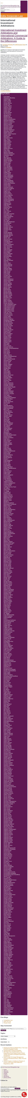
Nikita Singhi (7, 586)
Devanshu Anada (8, 325)
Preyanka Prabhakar (9, 637)
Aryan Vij (6, 261)
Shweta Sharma (8, 828)
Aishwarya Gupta (8, 155)
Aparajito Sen (7, 236)
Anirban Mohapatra (9, 199)
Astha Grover (7, 271)
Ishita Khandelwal (8, 408)
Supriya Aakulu (8, 898)
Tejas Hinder (7, 930)
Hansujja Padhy (8, 377)
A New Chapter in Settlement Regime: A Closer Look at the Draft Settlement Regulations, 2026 (14, 1062)
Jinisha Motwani (8, 428)
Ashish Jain (7, 267)
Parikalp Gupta (7, 610)
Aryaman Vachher (8, 260)
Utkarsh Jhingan (8, 949)
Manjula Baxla (7, 512)
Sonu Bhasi (7, 864)
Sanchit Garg (7, 752)
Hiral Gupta (7, 395)
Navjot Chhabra (8, 570)
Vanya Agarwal (8, 957)
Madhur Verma (7, 499)
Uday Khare (7, 941)
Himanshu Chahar (8, 392)
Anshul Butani (7, 217)
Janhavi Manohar (8, 412)
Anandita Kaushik (8, 187)
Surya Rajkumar (8, 905)
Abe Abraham (7, 113)
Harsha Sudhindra (8, 383)
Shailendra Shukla (8, 781)
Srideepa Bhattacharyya (10, 880)
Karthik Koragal (8, 443)
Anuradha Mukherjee (9, 221)
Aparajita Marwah (8, 235)
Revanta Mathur (8, 685)
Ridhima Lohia (7, 696)
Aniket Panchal (8, 193)
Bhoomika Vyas (8, 297)
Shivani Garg (7, 800)
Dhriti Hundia (7, 332)
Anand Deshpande (9, 181)
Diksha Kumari (7, 340)
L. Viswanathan (8, 480)
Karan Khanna (7, 440)
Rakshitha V (7, 666)
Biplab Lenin (7, 299)
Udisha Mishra (7, 942)
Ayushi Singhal (8, 287)
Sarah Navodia (8, 772)
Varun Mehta (7, 967)
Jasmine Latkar (8, 416)
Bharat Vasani (7, 291)
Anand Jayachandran (9, 183)
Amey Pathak (7, 173)
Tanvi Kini (6, 922)
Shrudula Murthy (8, 818)
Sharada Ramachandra (10, 786)
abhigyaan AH (7, 115)
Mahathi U (6, 501)
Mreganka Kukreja (8, 554)
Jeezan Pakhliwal (8, 423)
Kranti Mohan (7, 465)
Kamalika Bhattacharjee (10, 435)
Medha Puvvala (8, 528)
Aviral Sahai (7, 277)
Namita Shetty (7, 565)
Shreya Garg (7, 813)
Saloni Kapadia (8, 742)
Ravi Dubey (7, 680)
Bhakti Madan (7, 289)
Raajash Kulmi (7, 653)
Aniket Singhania (8, 195)
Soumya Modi (7, 869)
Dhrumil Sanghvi (8, 333)
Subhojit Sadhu (8, 893)
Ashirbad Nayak (8, 265)
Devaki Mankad (8, 321)
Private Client (7, 1023)
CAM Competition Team (10, 304)
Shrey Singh (7, 809)
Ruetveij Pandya (8, 728)
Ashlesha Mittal (8, 268)
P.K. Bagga (6, 613)
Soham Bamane (8, 854)
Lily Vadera (7, 488)
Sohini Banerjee (8, 856)
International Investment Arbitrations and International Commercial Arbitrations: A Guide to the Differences (14, 35)
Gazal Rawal (7, 367)
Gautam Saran (7, 365)
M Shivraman (7, 493)
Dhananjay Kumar (8, 329)
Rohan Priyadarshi (9, 716)
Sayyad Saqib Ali (8, 769)
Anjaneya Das (7, 203)
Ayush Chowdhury (8, 279)
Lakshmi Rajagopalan (9, 483)
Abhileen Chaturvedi (9, 121)
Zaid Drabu (7, 1013)
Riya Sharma (7, 712)
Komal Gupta (7, 464)
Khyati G (6, 459)
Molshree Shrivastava (9, 550)
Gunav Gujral (7, 373)
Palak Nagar (7, 606)
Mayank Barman (8, 521)
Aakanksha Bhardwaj (9, 98)
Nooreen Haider (8, 601)
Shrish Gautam (7, 817)
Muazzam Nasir (8, 556)
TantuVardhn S (7, 920)
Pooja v (6, 618)
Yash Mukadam (8, 1005)
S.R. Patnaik (7, 877)
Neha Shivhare (8, 576)
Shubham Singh (8, 822)
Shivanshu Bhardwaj (9, 802)
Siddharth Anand (8, 833)
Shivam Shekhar (8, 797)
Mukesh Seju (7, 558)
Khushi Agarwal (8, 457)
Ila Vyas (6, 404)
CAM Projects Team (9, 311)
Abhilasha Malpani (9, 120)
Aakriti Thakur (7, 100)
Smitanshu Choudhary (9, 849)
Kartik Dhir (6, 445)
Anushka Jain (7, 228)
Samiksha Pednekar (7, 44)
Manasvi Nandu (8, 511)
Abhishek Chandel (8, 125)
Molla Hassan (7, 549)
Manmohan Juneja (8, 513)
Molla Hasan (7, 548)
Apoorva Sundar (8, 239)
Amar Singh (7, 171)
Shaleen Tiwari (8, 782)
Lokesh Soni (7, 489)
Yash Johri (6, 1001)
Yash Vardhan (7, 1006)
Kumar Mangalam (8, 475)
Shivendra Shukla (8, 804)
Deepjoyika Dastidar (9, 320)
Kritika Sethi (7, 473)
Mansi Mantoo (7, 517)
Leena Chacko (7, 485)
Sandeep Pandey (8, 753)
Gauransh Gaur (8, 360)
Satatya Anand (7, 774)
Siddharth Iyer (7, 836)
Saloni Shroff (7, 744)
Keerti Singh (7, 453)
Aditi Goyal (6, 136)
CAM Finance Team (9, 308)
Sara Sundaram (8, 770)
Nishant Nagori (8, 592)
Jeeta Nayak (7, 421)
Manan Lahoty (7, 508)
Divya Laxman (7, 345)
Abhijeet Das (7, 116)
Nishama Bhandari (9, 590)
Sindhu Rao (7, 846)
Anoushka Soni (8, 215)
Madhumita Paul (8, 497)
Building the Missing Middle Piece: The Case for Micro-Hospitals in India (15, 1048)
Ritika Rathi (7, 708)
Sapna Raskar (7, 768)
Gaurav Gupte (7, 361)
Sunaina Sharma (8, 897)
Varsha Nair (7, 961)
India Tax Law (7, 1021)
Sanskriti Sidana (8, 764)
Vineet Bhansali (8, 983)
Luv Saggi (6, 491)
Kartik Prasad (7, 448)
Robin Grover (7, 713)
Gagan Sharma (8, 355)
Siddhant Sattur (8, 832)
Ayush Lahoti (7, 281)
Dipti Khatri (6, 343)
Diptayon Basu (7, 341)
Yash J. (5, 998)
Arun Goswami (7, 251)
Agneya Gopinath (8, 152)
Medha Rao (7, 529)
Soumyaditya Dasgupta (10, 873)
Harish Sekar (7, 379)
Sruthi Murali (7, 886)
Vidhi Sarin (6, 974)
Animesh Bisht (7, 196)
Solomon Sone (7, 857)
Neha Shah (7, 574)
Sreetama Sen (7, 878)
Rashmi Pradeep (8, 674)
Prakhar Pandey (8, 628)
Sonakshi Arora (8, 861)
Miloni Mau (6, 538)
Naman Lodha (7, 564)
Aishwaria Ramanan (9, 153)
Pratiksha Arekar (8, 632)
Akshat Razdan (8, 159)
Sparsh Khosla (7, 876)
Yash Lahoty (7, 1003)
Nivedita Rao (7, 598)
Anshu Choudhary (8, 216)
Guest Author (7, 372)
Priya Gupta (7, 640)
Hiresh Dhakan (8, 396)
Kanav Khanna (7, 436)
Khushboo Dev (7, 456)
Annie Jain (6, 212)
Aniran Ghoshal (8, 197)
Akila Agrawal (7, 157)
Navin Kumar (7, 569)
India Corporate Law (12, 16)
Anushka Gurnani (8, 227)
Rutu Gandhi (7, 730)
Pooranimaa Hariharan (10, 620)
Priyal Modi (7, 642)
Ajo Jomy (6, 156)
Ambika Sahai (7, 172)
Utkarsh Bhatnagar (9, 947)
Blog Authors (5, 94)
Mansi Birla (7, 516)
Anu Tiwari (6, 220)
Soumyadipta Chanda (9, 872)
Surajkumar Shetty (8, 902)
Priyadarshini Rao (8, 641)
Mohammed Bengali (9, 542)
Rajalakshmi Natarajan (10, 661)
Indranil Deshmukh (9, 407)
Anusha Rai (7, 224)
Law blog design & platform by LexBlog (11, 1096)
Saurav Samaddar (8, 780)
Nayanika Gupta (8, 572)
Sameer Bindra (8, 746)
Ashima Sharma (8, 264)
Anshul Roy (7, 219)
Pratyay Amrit (7, 633)
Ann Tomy (6, 209)
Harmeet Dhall (7, 380)
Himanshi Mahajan (9, 391)
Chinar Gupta (7, 316)
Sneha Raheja (7, 853)
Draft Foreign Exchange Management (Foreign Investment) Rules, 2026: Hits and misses (15, 1058)
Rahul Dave (7, 658)
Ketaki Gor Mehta (8, 455)
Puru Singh (7, 652)
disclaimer (6, 1076)
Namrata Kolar (7, 566)
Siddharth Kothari (8, 837)
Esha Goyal (7, 351)
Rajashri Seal (7, 662)
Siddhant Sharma (8, 830)
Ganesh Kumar (8, 357)
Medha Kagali (7, 526)
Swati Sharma (7, 914)
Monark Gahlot (7, 552)
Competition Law (8, 1020)
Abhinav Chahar (8, 123)
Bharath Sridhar (8, 293)
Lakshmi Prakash (8, 481)
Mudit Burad (7, 557)
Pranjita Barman (8, 629)
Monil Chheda (7, 553)
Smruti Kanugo (7, 850)
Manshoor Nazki (8, 515)
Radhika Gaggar (8, 686)
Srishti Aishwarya (8, 884)
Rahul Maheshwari (9, 660)
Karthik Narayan (8, 444)
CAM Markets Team (9, 309)
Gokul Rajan (7, 371)
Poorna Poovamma (9, 621)
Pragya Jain (7, 626)
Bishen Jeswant (8, 301)
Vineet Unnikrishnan (9, 985)
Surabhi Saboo (8, 901)
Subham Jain (7, 892)
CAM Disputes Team (19, 44)
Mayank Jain (7, 523)
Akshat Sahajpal (8, 160)
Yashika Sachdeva (9, 1007)
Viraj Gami (6, 986)
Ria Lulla (6, 688)
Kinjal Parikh (7, 461)
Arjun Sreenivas (8, 247)
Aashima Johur (8, 107)
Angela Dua (7, 191)
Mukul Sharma (7, 560)
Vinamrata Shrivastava (10, 982)
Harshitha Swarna (8, 385)
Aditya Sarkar (7, 145)
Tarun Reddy (7, 929)
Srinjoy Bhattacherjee (9, 882)
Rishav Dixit (7, 701)
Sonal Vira (6, 862)
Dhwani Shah (7, 336)
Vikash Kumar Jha (8, 978)
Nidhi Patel (6, 580)
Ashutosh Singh (8, 269)
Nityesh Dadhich (8, 597)
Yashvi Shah (7, 1010)
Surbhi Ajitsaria (8, 904)
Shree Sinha (7, 808)
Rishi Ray (6, 702)
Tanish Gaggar (7, 917)
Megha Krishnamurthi (9, 533)
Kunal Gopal (7, 476)
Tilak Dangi (7, 933)
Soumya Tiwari (7, 870)
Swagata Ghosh (8, 912)
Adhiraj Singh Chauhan (10, 133)
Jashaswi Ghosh (8, 415)
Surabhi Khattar (8, 900)
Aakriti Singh (7, 99)
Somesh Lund (7, 858)
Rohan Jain (7, 714)
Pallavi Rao (7, 608)
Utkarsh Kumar (7, 950)
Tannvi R (6, 918)
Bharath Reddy (8, 292)
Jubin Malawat (7, 429)
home (2, 7)
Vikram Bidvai (7, 979)
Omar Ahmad (7, 604)
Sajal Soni (6, 737)
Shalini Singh (7, 784)
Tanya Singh (7, 926)
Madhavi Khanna (8, 496)
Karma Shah (7, 441)
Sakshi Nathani (8, 740)
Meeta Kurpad (7, 530)
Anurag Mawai (7, 223)
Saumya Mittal (7, 777)
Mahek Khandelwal (9, 503)
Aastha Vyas (7, 111)
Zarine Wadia (7, 1014)
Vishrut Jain (7, 989)
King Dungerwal (8, 460)
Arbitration (8, 47)
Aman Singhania (8, 169)
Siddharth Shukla (8, 840)
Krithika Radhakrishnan (10, 468)
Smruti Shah (7, 852)
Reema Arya (7, 684)
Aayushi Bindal (8, 112)
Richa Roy (6, 690)
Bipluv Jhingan (7, 300)
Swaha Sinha (7, 913)
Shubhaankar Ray (8, 820)
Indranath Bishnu (8, 405)
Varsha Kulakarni (8, 965)
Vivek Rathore (7, 994)
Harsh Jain (6, 381)
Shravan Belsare (8, 806)
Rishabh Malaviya (8, 698)
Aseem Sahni (7, 263)
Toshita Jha (7, 934)
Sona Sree (6, 860)
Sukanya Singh (8, 896)
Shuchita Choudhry (9, 826)
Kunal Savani (7, 477)
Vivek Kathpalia (8, 993)
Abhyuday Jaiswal (8, 131)
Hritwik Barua (7, 400)
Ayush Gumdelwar (8, 280)
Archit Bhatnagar (8, 241)
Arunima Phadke (8, 253)
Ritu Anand (6, 709)
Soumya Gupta (7, 868)
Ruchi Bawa (7, 726)
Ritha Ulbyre (7, 705)
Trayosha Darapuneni (9, 936)
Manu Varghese (8, 519)
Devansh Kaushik (8, 323)
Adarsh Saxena (8, 132)
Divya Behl (6, 344)
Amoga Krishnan (8, 177)
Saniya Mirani (7, 758)
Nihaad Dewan (8, 581)
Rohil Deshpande (8, 718)
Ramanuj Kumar (8, 668)
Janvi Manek (7, 413)
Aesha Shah (7, 151)
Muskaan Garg (7, 561)
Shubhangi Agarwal (9, 824)
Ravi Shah (6, 681)
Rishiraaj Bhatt (7, 704)
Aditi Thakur (7, 139)
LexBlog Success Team (10, 487)
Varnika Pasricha (8, 959)
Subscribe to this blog (6, 1028)
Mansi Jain (6, 409)
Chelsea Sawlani (8, 315)
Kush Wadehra (7, 479)
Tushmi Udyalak (8, 939)
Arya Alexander (8, 256)
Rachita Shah (7, 656)
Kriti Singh (6, 469)
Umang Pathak (7, 946)
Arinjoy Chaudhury (9, 244)
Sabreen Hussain (8, 734)
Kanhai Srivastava (8, 437)
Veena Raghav (7, 971)
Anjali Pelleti (7, 201)
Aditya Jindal (7, 140)
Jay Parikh (6, 417)
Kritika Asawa (7, 472)
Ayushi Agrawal (8, 284)
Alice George (7, 165)
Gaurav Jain (7, 363)
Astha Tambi (7, 272)
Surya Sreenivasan (9, 908)
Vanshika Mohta (8, 955)
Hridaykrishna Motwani (10, 397)
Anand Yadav (7, 185)
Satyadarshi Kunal (8, 776)
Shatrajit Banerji (8, 790)
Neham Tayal (7, 577)
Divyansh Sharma (8, 347)
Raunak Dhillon (8, 677)
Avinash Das (7, 275)
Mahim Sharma (8, 505)
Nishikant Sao (7, 593)
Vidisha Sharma (8, 975)
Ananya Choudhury (9, 188)
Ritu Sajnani (7, 710)
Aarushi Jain (7, 104)
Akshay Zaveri (7, 161)
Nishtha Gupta (7, 596)
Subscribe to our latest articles (9, 1087)
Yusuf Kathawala (8, 1011)
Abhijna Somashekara (9, 119)
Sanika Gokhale (8, 757)
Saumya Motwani (8, 778)
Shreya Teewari (8, 816)
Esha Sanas (7, 352)
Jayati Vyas (7, 419)
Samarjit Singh (7, 745)
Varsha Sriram (7, 962)
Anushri (6, 231)
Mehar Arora (7, 537)
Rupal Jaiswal (7, 729)
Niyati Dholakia (8, 600)
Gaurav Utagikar (8, 364)
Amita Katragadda (8, 176)
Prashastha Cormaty (9, 630)
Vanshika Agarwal (8, 954)
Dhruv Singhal (7, 335)
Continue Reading (5, 90)
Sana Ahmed (7, 750)
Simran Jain (7, 844)
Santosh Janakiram (9, 765)
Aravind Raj (7, 240)
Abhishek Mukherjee (9, 129)
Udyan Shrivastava (9, 945)
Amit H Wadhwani (8, 175)
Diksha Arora (7, 339)
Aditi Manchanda (8, 137)
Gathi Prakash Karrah (9, 359)
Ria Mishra (6, 689)
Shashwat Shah (8, 789)
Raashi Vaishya (8, 654)
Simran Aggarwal (8, 842)
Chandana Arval (8, 313)
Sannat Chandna (8, 762)
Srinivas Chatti (7, 881)
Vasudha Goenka (8, 969)
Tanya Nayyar (7, 925)
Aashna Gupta (7, 108)
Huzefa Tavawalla (8, 401)
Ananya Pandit (7, 189)
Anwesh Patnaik (8, 233)
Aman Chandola (8, 168)
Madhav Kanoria (8, 495)
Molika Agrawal (8, 546)
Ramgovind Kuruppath (10, 669)
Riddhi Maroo (7, 692)
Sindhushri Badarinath (9, 848)
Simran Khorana (8, 845)
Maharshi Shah (8, 500)
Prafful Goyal (7, 624)
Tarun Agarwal (7, 928)
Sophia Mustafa (8, 865)
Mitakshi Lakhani (8, 541)
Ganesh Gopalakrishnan (10, 356)
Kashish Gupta (7, 449)
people (15, 7)
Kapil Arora (6, 439)
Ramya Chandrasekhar (10, 670)
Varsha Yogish (7, 963)
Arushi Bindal (7, 255)
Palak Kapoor (7, 605)
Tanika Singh (7, 916)
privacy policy (7, 1077)
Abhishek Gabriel (8, 127)
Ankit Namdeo (7, 204)
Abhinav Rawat (8, 124)
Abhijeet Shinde (8, 117)
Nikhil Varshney (8, 584)
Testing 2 (6, 932)
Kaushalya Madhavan (9, 451)
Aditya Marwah (7, 141)
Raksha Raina (7, 665)
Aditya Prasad (7, 144)
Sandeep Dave (8, 754)
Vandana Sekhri (8, 953)
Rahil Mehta (7, 657)
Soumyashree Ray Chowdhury (12, 874)
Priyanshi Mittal (8, 646)
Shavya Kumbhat (8, 792)
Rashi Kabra (7, 673)
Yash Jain (6, 999)
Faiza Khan (7, 353)
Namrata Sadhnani (9, 568)
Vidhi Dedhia (7, 973)
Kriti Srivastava (8, 471)
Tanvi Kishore (7, 924)
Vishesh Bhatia (8, 987)
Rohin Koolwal (7, 720)
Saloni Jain (7, 741)
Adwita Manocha (8, 148)
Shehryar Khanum (8, 793)
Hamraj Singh (7, 376)
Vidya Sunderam (8, 977)
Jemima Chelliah (8, 424)
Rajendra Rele (7, 664)
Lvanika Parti (7, 492)
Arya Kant (6, 257)
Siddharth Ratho (8, 838)
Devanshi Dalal (8, 324)
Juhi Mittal (6, 431)
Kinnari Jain (7, 463)
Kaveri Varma (7, 452)
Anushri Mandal (8, 232)
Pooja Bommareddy (9, 614)
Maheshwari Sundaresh (10, 504)
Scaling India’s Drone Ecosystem (12, 1050)
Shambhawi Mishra (9, 785)
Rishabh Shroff (7, 725)
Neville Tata (7, 578)
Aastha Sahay (7, 110)
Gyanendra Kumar (8, 375)
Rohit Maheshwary (9, 721)
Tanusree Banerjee (9, 921)
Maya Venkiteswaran (9, 520)
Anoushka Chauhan (9, 213)
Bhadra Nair (7, 288)
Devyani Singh (7, 328)
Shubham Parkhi (8, 821)
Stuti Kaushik (7, 889)
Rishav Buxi (7, 700)
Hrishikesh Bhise (8, 399)
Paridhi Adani (7, 609)
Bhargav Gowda (8, 295)
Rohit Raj (6, 722)
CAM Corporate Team (9, 305)
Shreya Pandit (7, 814)
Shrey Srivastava (8, 810)
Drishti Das (6, 349)
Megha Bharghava (8, 532)
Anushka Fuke (7, 225)
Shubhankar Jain (8, 825)
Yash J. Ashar (7, 997)
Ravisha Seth (7, 682)
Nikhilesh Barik (8, 585)
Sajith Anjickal (7, 738)
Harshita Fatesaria (8, 384)
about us (6, 7)
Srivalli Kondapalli (8, 885)
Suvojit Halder (7, 910)
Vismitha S (6, 990)
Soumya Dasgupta (8, 866)
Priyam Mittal (7, 644)
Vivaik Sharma (7, 991)
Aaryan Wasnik (8, 106)
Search (2, 11)
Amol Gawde (7, 179)
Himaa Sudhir (7, 389)
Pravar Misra (7, 634)
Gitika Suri (6, 369)
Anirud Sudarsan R (9, 200)
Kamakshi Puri (7, 433)
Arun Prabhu (7, 252)
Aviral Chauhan (8, 276)
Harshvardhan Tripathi (9, 387)
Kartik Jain (6, 447)
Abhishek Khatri (8, 128)
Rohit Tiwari (7, 724)
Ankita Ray (6, 205)
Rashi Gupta (7, 672)
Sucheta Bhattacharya (9, 894)
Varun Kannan (7, 966)
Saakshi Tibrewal (8, 733)
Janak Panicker (8, 411)
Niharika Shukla (8, 582)
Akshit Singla (7, 163)
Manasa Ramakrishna (9, 509)
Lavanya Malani (8, 484)
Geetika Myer (7, 368)
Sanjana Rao (7, 761)
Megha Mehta (7, 534)
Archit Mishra (7, 243)
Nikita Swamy (7, 588)
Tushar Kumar (7, 938)
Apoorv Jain (7, 237)
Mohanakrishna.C (8, 544)
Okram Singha (7, 602)
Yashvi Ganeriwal (8, 1009)
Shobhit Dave (7, 805)
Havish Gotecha (8, 388)
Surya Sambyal (8, 906)
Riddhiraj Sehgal (8, 694)
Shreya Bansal (7, 812)
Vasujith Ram (7, 970)
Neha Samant (7, 573)
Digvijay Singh (7, 337)
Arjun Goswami (8, 245)
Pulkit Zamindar (8, 649)
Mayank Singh (7, 524)
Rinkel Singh (7, 697)
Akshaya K (6, 432)
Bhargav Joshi (7, 296)
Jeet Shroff (6, 420)
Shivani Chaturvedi (9, 798)
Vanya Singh (7, 958)
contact (18, 7)
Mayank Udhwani (8, 525)
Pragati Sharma (8, 625)
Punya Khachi (7, 650)
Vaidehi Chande (8, 951)
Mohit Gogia (7, 545)
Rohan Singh (7, 717)
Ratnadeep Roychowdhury (11, 676)
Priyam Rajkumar (8, 645)
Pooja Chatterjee (8, 616)
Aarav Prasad (7, 102)
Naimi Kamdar (7, 562)
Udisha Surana (8, 943)
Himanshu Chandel (9, 393)
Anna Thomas (7, 211)
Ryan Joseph (7, 732)
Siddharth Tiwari (8, 841)
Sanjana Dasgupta (9, 760)
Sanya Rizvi (7, 766)
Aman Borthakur (8, 167)
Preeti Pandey (7, 636)
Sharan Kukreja (8, 788)
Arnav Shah (7, 248)
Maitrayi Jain (7, 507)
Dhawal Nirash (7, 331)
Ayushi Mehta (7, 285)
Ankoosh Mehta (8, 207)
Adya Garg (6, 149)
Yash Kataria (7, 1002)
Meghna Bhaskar (8, 536)
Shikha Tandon (8, 794)
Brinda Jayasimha (8, 303)
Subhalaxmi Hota (8, 890)
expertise (10, 7)
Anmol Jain (7, 208)
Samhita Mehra (8, 748)
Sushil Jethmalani (8, 909)
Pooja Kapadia (7, 617)
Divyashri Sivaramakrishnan (11, 348)
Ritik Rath (6, 706)
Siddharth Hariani (8, 834)
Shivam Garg (7, 796)
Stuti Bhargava (7, 888)
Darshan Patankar (8, 319)
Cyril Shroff (6, 96)
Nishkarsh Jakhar (8, 594)
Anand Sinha (7, 184)
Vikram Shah (7, 981)
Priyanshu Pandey (8, 648)
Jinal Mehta (7, 427)
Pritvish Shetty (7, 638)
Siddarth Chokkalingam (10, 829)
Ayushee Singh (8, 283)
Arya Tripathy (7, 259)
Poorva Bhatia (7, 622)
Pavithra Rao (7, 612)
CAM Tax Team (8, 312)
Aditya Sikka (7, 147)
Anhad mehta (7, 192)
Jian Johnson (7, 425)
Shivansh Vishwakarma (10, 801)
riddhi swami (7, 693)
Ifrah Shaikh (7, 403)
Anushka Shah (7, 229)
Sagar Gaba (7, 736)
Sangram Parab (8, 756)
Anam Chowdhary (8, 180)
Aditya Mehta (7, 143)
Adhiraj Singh (7, 135)
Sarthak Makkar (8, 773)
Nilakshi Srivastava (9, 589)
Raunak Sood (7, 678)
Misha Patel (7, 540)
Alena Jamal (7, 164)
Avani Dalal (7, 273)
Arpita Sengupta (8, 249)
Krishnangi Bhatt (8, 467)
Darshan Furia (7, 317)
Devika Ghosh (7, 327)
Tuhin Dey (6, 937)
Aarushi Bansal (8, 103)
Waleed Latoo (7, 995)
